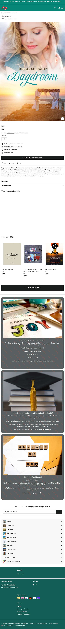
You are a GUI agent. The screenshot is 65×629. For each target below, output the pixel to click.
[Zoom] (62, 118)
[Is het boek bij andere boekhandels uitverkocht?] (32, 391)
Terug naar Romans (33, 288)
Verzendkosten (10, 133)
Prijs (2, 126)
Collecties (8, 12)
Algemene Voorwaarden (23, 614)
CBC (2, 19)
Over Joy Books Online (23, 609)
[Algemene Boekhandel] (32, 455)
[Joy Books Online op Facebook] (33, 584)
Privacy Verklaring (22, 611)
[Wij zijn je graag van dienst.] (32, 318)
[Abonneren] (59, 511)
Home (2, 12)
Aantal (3, 135)
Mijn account (20, 574)
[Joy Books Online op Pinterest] (36, 584)
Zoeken (19, 606)
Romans (14, 12)
